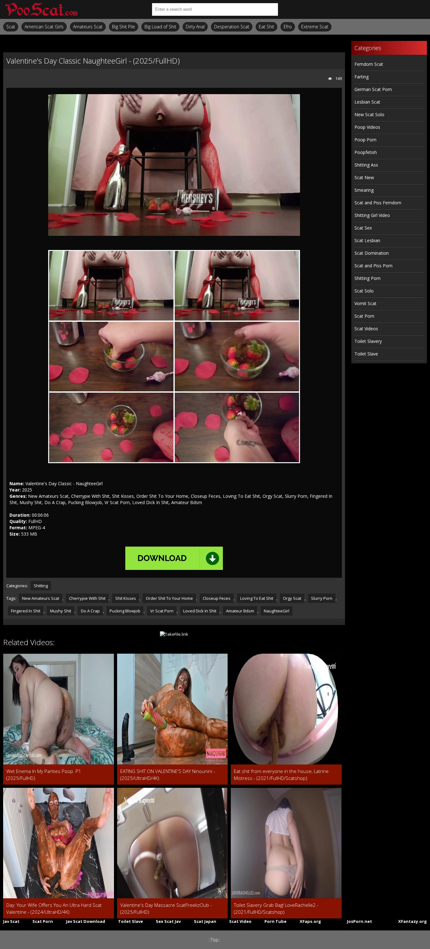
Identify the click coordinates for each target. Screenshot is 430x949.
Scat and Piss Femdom (377, 203)
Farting (361, 77)
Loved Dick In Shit (199, 611)
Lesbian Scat (367, 102)
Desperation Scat (231, 27)
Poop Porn (365, 140)
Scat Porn (364, 316)
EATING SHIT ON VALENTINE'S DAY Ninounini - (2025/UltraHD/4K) (167, 774)
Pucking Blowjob (125, 611)
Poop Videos (367, 127)
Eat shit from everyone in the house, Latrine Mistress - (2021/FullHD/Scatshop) (281, 774)
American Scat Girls (44, 27)
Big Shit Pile (123, 27)
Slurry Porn (321, 598)
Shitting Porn (367, 278)
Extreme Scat (314, 27)
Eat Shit (266, 27)
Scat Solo (364, 291)
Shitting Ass (366, 165)
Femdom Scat (368, 64)
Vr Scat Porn (161, 611)
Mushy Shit (60, 611)
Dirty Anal (195, 27)
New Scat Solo (369, 114)
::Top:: (214, 940)
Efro (288, 27)
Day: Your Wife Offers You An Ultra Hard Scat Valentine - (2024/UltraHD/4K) (54, 908)
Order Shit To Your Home (169, 598)
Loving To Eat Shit (256, 598)
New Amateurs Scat (40, 598)
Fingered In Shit (25, 611)
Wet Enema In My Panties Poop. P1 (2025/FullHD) (43, 774)
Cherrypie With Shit (87, 598)
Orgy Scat (292, 598)
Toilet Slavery (368, 341)
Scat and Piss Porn (373, 266)
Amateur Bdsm (240, 611)
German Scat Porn (373, 89)
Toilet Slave (366, 354)
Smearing (364, 190)
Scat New (364, 177)
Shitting (41, 585)
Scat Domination (371, 253)
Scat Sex (363, 228)
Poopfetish (365, 152)
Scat (10, 27)
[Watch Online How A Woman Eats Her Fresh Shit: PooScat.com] (41, 9)
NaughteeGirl (276, 611)
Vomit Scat (365, 303)
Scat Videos (366, 329)
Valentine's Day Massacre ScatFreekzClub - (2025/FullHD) (166, 908)
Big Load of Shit (160, 27)
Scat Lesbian (367, 240)
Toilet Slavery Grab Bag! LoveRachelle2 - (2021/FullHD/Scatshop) (276, 908)
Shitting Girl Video (372, 215)
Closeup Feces (216, 598)
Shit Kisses (125, 598)
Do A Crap (90, 611)
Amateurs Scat (88, 27)
